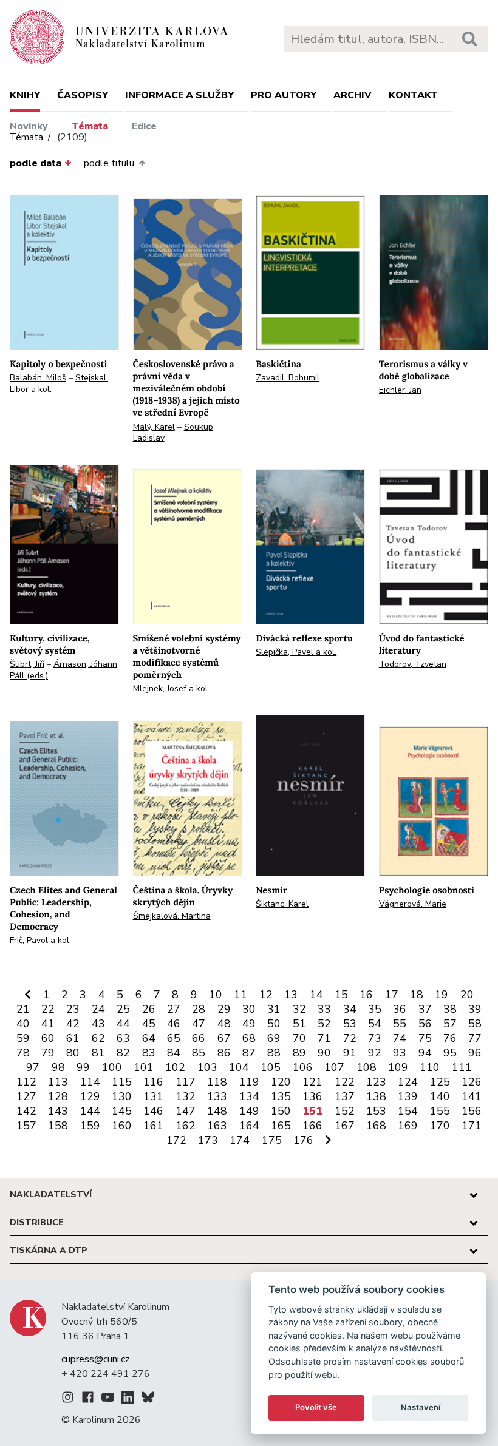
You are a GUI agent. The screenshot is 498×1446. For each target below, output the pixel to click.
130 (122, 1096)
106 (303, 1067)
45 (148, 1023)
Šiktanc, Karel (282, 904)
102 (175, 1067)
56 (425, 1023)
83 (148, 1053)
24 (98, 1009)
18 (416, 994)
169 (408, 1125)
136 (312, 1096)
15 (341, 994)
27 (173, 1009)
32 (299, 1009)
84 (173, 1053)
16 (366, 994)
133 (217, 1096)
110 (430, 1067)
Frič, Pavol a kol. (40, 940)
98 (58, 1067)
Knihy (25, 95)
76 (450, 1038)
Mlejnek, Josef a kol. (171, 688)
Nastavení (420, 1407)
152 (345, 1111)
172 (176, 1140)
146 (153, 1111)
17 (391, 994)
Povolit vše (316, 1407)
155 (440, 1111)
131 (153, 1096)
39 (475, 1009)
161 (153, 1125)
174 (240, 1140)
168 (376, 1125)
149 (249, 1111)
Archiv (352, 95)
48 (224, 1023)
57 (450, 1023)
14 (316, 994)
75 (425, 1038)
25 (123, 1009)
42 (73, 1023)
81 (98, 1053)
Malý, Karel (154, 427)
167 (345, 1125)
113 (58, 1082)
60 (48, 1038)
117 (186, 1082)
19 (441, 994)
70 (299, 1038)
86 (224, 1053)
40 (23, 1023)
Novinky (29, 126)
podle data (35, 163)
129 (90, 1096)
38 (450, 1009)
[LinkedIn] (127, 1399)
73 (374, 1038)
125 (440, 1082)
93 (399, 1053)
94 (425, 1053)
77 (475, 1038)
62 (98, 1038)
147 (186, 1111)
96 (475, 1053)
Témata (90, 126)
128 (58, 1096)
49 (249, 1023)
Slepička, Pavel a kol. (296, 652)
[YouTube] (107, 1399)
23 (73, 1009)
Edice (144, 126)
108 (366, 1067)
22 (48, 1009)
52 (324, 1023)
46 (173, 1023)
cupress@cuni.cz (95, 1359)
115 (122, 1082)
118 (217, 1082)
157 (26, 1125)
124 (408, 1082)
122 (345, 1082)
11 (240, 994)
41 (48, 1023)
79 (48, 1053)
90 (324, 1053)
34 (349, 1009)
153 (376, 1111)
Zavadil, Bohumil (287, 377)
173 (208, 1140)
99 (83, 1067)
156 (472, 1111)
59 (23, 1038)
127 (26, 1096)
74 (399, 1038)
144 (90, 1111)
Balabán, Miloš (38, 377)
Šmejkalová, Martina (172, 916)
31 (274, 1009)
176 (303, 1140)
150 (281, 1111)
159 (90, 1125)
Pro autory (283, 95)
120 (281, 1082)
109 (398, 1067)
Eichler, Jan (400, 390)
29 (224, 1009)
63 (123, 1038)
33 (324, 1009)
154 (408, 1111)
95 (450, 1053)
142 (26, 1111)
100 (112, 1067)
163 (217, 1125)
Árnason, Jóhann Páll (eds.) (63, 669)
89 (299, 1053)
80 (73, 1053)
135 (281, 1096)
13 (291, 994)
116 (153, 1082)
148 (217, 1111)
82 (123, 1053)
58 (475, 1023)
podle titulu (109, 163)
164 (249, 1125)
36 (399, 1009)
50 (274, 1023)
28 (198, 1009)
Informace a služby (179, 95)
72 (349, 1038)
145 (122, 1111)
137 (345, 1096)
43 (98, 1023)
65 (173, 1038)
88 (274, 1053)
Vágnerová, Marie (412, 904)
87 (249, 1053)
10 (215, 994)
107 (334, 1067)
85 (198, 1053)
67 (224, 1038)
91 (349, 1053)
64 (148, 1038)
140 (440, 1096)
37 (425, 1009)
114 (90, 1082)
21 (23, 1009)
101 (144, 1067)
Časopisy (82, 95)
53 (349, 1023)
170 (440, 1125)
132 (186, 1096)
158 (58, 1125)
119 (249, 1082)
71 (324, 1038)
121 (312, 1082)
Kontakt (413, 95)
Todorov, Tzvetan (412, 664)
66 (198, 1038)
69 (274, 1038)
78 (23, 1053)
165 (281, 1125)
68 (249, 1038)
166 (312, 1125)
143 (58, 1111)
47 (198, 1023)
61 (73, 1038)
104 (239, 1067)
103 (207, 1067)
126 (472, 1082)
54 (374, 1023)
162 (186, 1125)
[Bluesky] (148, 1399)
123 (376, 1082)
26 (148, 1009)
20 (467, 994)
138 (376, 1096)
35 (374, 1009)
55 (399, 1023)
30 (249, 1009)
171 (472, 1125)
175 (272, 1140)
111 (462, 1067)
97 (32, 1067)
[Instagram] (67, 1399)
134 (249, 1096)
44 (123, 1023)
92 (374, 1053)
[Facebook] (87, 1399)
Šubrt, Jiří (27, 664)
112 (26, 1082)
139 (408, 1096)
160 (122, 1125)
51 (299, 1023)
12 (266, 994)
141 (472, 1096)
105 (271, 1067)
